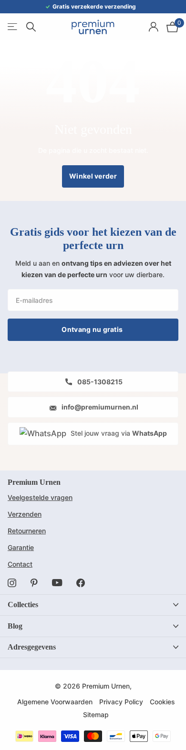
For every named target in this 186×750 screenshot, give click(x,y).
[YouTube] (57, 582)
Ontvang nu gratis (93, 329)
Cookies (162, 702)
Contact (20, 564)
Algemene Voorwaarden (55, 702)
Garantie (21, 547)
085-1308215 (99, 382)
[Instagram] (12, 583)
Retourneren (27, 531)
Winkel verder (93, 176)
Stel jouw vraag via (118, 433)
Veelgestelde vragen (40, 497)
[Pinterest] (34, 583)
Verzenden (24, 514)
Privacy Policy (121, 702)
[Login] (153, 26)
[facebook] (80, 583)
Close (93, 605)
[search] (31, 27)
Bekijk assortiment (13, 27)
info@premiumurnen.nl (99, 407)
